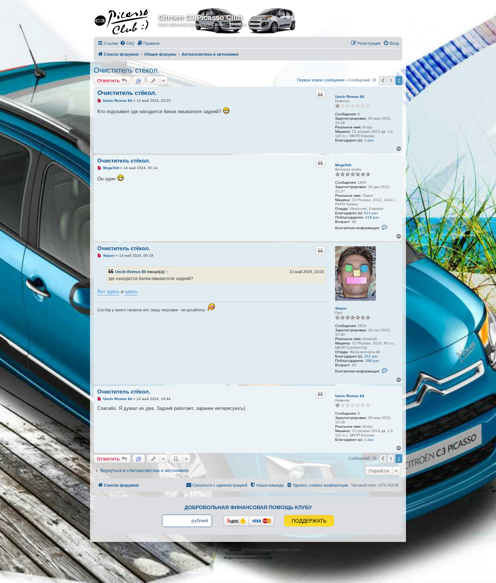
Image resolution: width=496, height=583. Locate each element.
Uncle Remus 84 (349, 97)
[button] (382, 80)
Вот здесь (108, 291)
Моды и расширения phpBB (248, 558)
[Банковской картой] (261, 521)
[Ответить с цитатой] (320, 94)
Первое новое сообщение (321, 80)
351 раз (371, 356)
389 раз (372, 361)
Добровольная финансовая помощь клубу (248, 507)
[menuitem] (127, 43)
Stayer (341, 308)
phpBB (236, 550)
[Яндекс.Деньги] (236, 521)
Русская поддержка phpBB (248, 554)
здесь (131, 291)
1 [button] (391, 80)
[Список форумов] (126, 19)
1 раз (369, 140)
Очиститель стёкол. (127, 70)
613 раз (371, 213)
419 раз (372, 217)
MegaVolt (343, 165)
